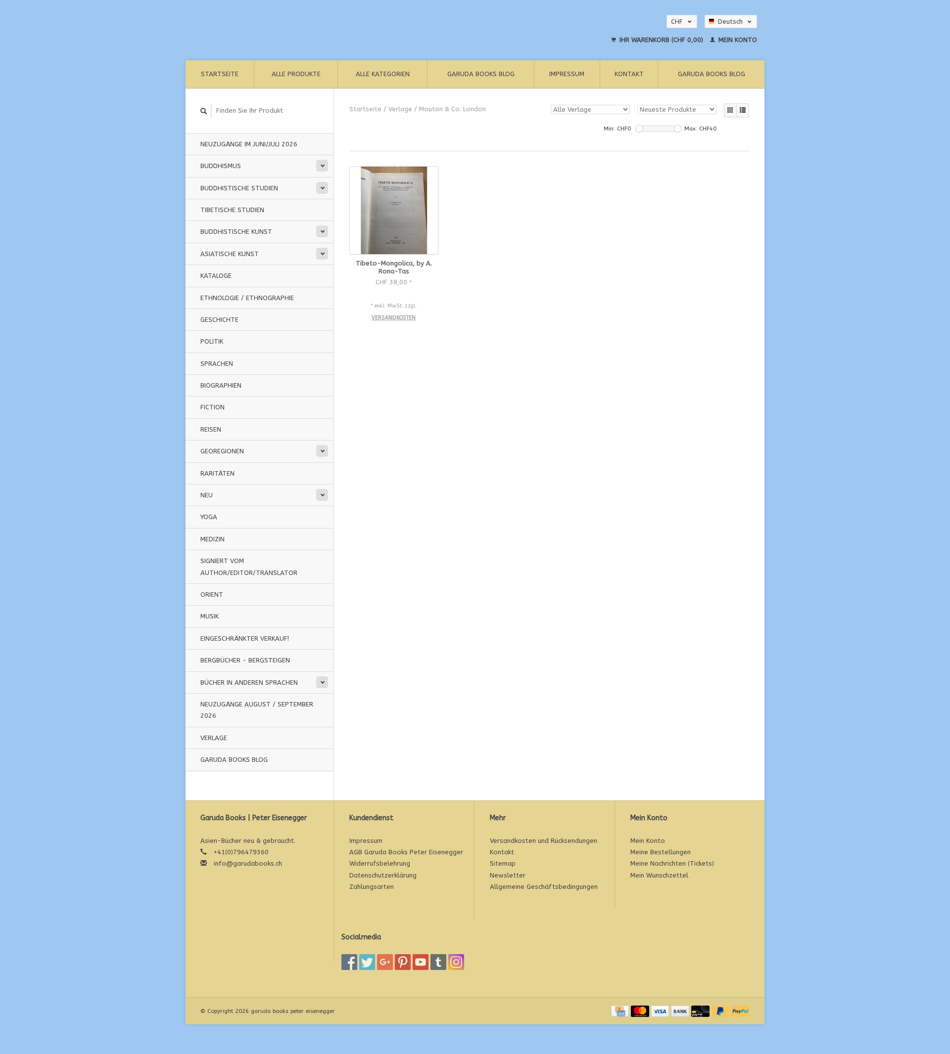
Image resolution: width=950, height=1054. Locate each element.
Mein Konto (736, 40)
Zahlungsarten (371, 886)
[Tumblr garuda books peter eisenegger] (438, 962)
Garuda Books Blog (481, 74)
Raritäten (217, 473)
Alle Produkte (296, 74)
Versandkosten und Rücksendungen (543, 840)
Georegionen (222, 451)
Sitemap (503, 863)
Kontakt (629, 74)
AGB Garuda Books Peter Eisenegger (406, 852)
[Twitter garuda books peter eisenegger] (367, 962)
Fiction (212, 407)
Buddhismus (220, 166)
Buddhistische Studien (239, 188)
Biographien (220, 385)
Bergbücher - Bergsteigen (245, 660)
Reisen (210, 429)
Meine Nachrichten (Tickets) (672, 863)
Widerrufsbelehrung (379, 863)
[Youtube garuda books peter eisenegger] (420, 962)
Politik (211, 341)
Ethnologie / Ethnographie (247, 298)
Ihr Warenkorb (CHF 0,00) (661, 40)
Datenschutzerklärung (383, 875)
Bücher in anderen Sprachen (249, 682)
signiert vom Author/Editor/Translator (248, 566)
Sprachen (216, 363)
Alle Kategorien (383, 74)
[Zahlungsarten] (621, 1010)
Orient (211, 594)
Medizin (212, 539)
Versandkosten (394, 317)
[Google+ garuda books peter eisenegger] (385, 962)
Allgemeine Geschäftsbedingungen (544, 886)
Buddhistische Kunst (236, 231)
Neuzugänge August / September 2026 (256, 710)
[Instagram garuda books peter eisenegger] (456, 962)
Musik (209, 616)
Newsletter (507, 875)
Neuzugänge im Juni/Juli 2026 (248, 144)
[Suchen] (203, 111)
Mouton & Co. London (452, 109)
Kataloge (216, 275)
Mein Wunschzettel (659, 875)
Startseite (219, 74)
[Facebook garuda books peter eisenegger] (349, 962)
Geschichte (219, 319)
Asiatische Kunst (229, 254)
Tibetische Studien (232, 210)
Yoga (208, 517)
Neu (206, 495)
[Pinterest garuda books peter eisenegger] (403, 962)
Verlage (213, 738)
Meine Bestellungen (660, 852)
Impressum (566, 74)
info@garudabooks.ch (248, 863)
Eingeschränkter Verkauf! (244, 638)
